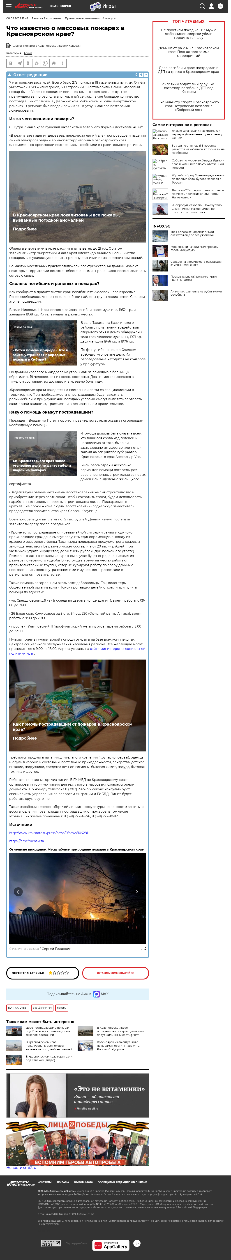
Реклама (63, 1182)
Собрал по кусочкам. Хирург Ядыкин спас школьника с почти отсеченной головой (198, 164)
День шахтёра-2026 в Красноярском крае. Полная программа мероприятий (189, 52)
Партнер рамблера (76, 1243)
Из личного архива (25, 948)
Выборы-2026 (83, 1182)
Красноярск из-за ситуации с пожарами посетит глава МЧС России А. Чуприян (118, 1045)
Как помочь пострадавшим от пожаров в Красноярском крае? (72, 727)
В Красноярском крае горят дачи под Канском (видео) (49, 1058)
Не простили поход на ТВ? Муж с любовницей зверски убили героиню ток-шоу (188, 34)
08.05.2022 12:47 (17, 18)
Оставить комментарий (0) (115, 973)
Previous (18, 892)
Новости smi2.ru (21, 1168)
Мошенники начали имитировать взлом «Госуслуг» (194, 248)
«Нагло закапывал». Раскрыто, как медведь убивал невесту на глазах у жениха (197, 134)
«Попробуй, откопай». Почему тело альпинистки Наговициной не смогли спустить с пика (197, 208)
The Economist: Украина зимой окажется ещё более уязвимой (192, 233)
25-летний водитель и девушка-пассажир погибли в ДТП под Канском (188, 88)
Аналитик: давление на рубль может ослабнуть (196, 293)
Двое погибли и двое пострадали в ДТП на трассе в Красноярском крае (188, 70)
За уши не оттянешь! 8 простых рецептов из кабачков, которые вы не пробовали (198, 149)
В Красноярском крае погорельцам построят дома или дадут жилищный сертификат (120, 1031)
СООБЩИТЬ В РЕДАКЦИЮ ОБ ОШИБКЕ (122, 1182)
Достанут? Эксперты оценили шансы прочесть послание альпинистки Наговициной (198, 194)
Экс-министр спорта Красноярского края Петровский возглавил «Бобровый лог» (188, 106)
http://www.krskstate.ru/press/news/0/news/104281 (48, 833)
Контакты (44, 1182)
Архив (28, 53)
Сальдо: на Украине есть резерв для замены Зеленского (196, 263)
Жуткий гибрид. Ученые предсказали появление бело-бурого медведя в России (198, 179)
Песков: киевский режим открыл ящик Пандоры (194, 278)
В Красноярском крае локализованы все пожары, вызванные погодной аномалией (66, 218)
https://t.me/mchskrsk (26, 841)
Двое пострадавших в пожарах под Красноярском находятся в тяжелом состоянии (48, 1031)
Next (137, 892)
